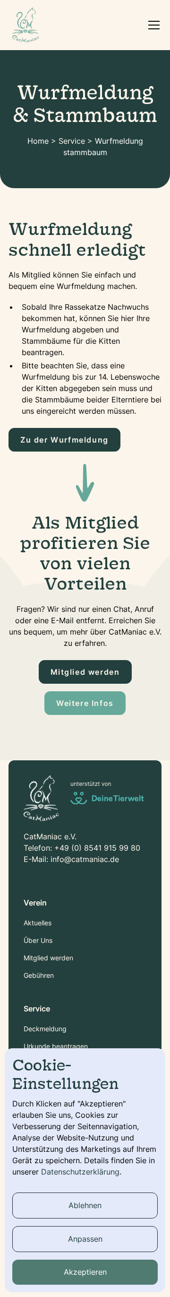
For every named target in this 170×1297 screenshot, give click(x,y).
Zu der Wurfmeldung (64, 439)
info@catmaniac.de (85, 859)
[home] (25, 25)
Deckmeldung (45, 1029)
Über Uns (38, 940)
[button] (152, 25)
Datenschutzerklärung (80, 1171)
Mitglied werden (85, 672)
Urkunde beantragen (56, 1046)
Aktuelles (37, 923)
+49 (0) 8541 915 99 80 (97, 848)
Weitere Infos (85, 703)
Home (38, 141)
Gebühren (39, 975)
